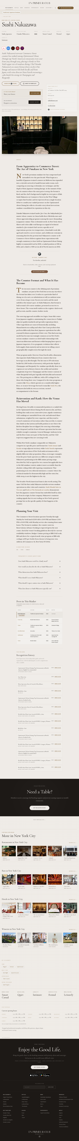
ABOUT (61, 1110)
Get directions (51, 105)
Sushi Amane (53, 446)
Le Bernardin (6, 1099)
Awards (61, 1120)
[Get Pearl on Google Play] (45, 1075)
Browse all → (73, 842)
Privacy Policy (62, 1124)
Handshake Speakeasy (45, 1097)
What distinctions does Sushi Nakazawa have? (33, 572)
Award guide (58, 667)
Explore (61, 1113)
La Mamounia (25, 1099)
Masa (28, 383)
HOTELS (17, 7)
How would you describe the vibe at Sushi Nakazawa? (35, 567)
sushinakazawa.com (53, 100)
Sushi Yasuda (49, 448)
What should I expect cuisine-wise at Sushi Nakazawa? (35, 583)
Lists (60, 1117)
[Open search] (55, 8)
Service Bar (43, 1099)
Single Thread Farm (7, 1097)
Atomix (4, 1102)
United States (15, 20)
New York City (6, 20)
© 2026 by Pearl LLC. (39, 1134)
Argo (41, 1106)
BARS (21, 7)
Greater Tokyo (6, 1113)
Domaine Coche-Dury (64, 1106)
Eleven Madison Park (7, 1106)
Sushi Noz (54, 386)
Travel (23, 1117)
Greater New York (7, 1115)
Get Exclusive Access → (66, 7)
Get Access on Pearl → (39, 271)
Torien (19, 625)
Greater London (6, 1122)
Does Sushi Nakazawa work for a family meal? (33, 561)
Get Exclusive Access (39, 807)
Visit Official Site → (39, 819)
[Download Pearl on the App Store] (34, 1075)
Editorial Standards (63, 1122)
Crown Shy (20, 619)
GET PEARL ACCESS (39, 1067)
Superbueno (43, 1102)
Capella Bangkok (25, 1097)
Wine (23, 1115)
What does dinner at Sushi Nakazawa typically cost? (35, 589)
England (5, 1117)
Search (60, 1115)
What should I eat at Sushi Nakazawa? (30, 578)
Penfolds (61, 1104)
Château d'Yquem (63, 1097)
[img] (4, 48)
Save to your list (30, 83)
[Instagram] (39, 1136)
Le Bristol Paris (25, 1104)
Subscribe (51, 1087)
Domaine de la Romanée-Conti (66, 1099)
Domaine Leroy (62, 1102)
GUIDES (42, 7)
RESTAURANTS (9, 7)
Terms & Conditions (63, 1127)
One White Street (21, 631)
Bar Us (41, 1104)
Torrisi (19, 640)
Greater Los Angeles (8, 1120)
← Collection (6, 16)
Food (23, 1113)
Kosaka (18, 448)
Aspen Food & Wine (44, 1113)
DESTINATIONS (7, 1110)
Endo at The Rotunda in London (37, 490)
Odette (4, 1104)
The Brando (24, 1106)
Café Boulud (20, 635)
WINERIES (27, 7)
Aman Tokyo (24, 1102)
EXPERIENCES (35, 7)
